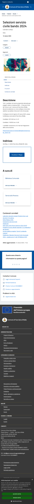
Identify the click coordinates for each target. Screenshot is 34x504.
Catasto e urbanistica (9, 371)
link (2, 490)
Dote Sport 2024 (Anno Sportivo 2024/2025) (15, 225)
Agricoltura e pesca (9, 399)
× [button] (32, 479)
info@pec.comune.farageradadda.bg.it (14, 453)
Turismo (6, 374)
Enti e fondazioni (8, 343)
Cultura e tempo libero (10, 361)
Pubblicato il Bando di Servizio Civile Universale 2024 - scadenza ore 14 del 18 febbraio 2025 (15, 236)
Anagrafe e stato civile (10, 358)
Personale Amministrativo (11, 348)
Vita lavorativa (7, 363)
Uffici (5, 340)
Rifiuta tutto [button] (17, 497)
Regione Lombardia (7, 2)
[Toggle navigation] (3, 7)
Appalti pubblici (8, 368)
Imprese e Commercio (9, 366)
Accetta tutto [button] (17, 494)
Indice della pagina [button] (10, 77)
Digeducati (6, 224)
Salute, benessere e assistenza (12, 394)
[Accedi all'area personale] (27, 2)
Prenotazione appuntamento (11, 462)
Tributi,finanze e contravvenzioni (12, 389)
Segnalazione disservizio (10, 465)
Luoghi (5, 419)
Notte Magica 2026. (8, 220)
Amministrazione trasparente (11, 478)
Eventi (5, 422)
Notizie (5, 407)
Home (3, 14)
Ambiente (6, 391)
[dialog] (17, 491)
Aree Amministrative (9, 338)
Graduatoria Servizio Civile (10, 222)
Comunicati (7, 409)
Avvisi (14, 14)
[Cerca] (31, 7)
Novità (9, 14)
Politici (5, 345)
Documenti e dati (8, 350)
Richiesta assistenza (9, 470)
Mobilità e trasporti (9, 376)
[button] (17, 501)
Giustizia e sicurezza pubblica (11, 386)
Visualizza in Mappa (17, 155)
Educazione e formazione (10, 384)
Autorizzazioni (7, 396)
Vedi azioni (13, 41)
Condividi (5, 41)
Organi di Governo (8, 335)
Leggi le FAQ (7, 468)
